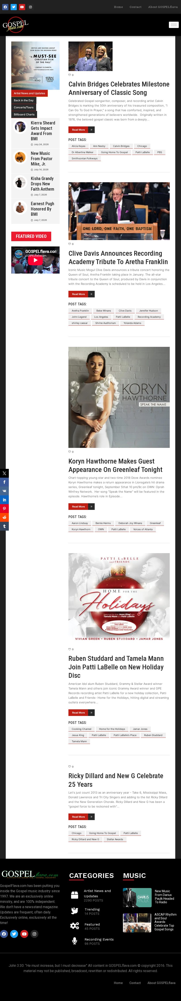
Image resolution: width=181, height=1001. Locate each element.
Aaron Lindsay (80, 523)
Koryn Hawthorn (81, 529)
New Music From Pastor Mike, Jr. (42, 159)
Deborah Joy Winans (130, 523)
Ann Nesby (99, 146)
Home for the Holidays (112, 729)
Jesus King (78, 735)
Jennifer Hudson (148, 310)
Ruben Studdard (153, 735)
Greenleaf (155, 523)
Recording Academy (149, 316)
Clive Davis (125, 310)
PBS (159, 152)
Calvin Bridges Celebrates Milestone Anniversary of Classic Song (119, 88)
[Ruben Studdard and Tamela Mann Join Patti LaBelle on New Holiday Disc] (119, 599)
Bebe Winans (103, 310)
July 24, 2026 (41, 144)
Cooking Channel (81, 729)
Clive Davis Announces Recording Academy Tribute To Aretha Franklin (118, 257)
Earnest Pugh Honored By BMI (42, 209)
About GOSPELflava (163, 7)
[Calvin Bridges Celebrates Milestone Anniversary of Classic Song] (119, 56)
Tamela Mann (79, 741)
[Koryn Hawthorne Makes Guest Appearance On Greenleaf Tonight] (119, 397)
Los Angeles (101, 316)
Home (118, 7)
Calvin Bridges (121, 146)
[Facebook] (5, 7)
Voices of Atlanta (143, 529)
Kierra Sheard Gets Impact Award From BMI (43, 130)
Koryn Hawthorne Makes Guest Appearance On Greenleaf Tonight (115, 465)
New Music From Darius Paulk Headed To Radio (164, 896)
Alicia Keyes (78, 146)
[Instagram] (30, 7)
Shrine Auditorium (105, 323)
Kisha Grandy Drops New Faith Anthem (42, 184)
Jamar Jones (140, 729)
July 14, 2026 (41, 169)
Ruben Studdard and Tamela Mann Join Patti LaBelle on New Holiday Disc (116, 667)
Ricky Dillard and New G (85, 839)
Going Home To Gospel (114, 152)
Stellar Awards (115, 839)
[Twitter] (14, 7)
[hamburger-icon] (174, 25)
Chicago (142, 146)
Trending (92, 909)
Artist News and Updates (29, 93)
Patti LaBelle (143, 152)
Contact (135, 7)
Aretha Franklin (80, 310)
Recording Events (99, 939)
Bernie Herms (103, 523)
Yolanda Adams (132, 323)
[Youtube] (22, 7)
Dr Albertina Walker (82, 152)
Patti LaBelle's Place (125, 735)
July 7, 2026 (40, 194)
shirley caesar (80, 323)
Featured (92, 924)
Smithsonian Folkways (85, 158)
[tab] (29, 93)
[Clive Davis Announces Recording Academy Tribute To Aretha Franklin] (119, 211)
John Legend (79, 316)
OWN (101, 529)
